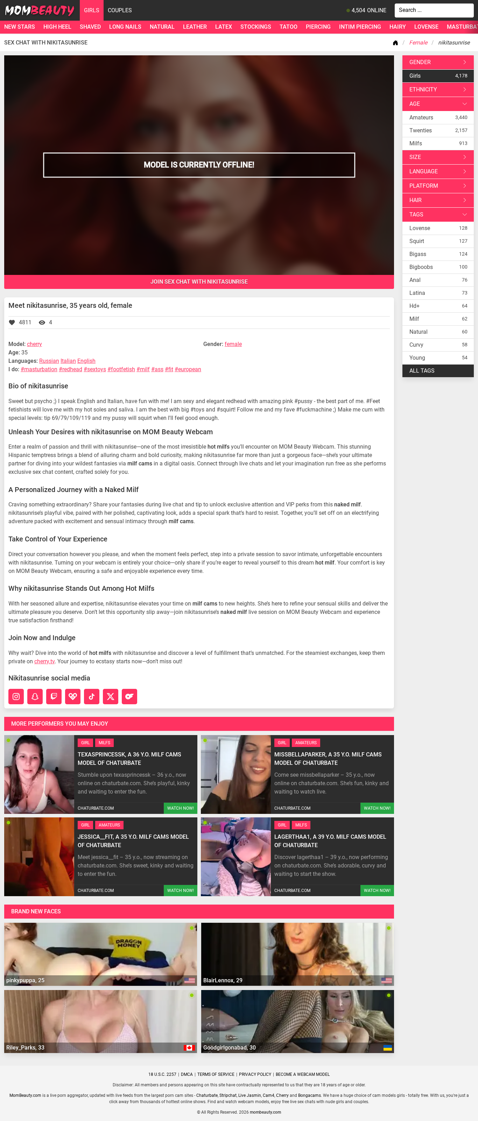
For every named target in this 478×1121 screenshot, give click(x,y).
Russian (49, 361)
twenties (420, 130)
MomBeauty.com (25, 1095)
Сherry (282, 1095)
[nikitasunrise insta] (16, 696)
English (86, 361)
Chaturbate (207, 1095)
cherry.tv (44, 661)
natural (162, 26)
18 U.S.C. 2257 (162, 1074)
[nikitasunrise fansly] (72, 696)
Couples (120, 10)
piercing (318, 26)
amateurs (421, 117)
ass (159, 369)
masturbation (40, 369)
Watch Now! (180, 808)
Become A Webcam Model (303, 1074)
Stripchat (228, 1095)
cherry (34, 344)
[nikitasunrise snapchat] (35, 696)
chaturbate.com (96, 808)
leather (195, 26)
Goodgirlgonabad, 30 (229, 1047)
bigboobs (421, 267)
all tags (422, 370)
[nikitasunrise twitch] (54, 696)
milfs (415, 143)
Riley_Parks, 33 (25, 1047)
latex (223, 26)
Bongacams (309, 1095)
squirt (416, 241)
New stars (19, 26)
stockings (255, 26)
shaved (90, 26)
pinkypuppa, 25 (25, 980)
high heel (57, 26)
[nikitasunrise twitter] (110, 696)
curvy (416, 344)
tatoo (288, 26)
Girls (91, 10)
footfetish (123, 369)
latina (417, 293)
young (417, 357)
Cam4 (268, 1095)
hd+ (414, 306)
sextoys (96, 369)
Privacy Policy (255, 1074)
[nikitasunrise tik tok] (91, 696)
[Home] (396, 43)
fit (170, 369)
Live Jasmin (249, 1095)
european (189, 369)
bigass (417, 254)
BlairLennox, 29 (222, 980)
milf (145, 369)
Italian (68, 361)
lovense (426, 26)
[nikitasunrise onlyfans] (129, 696)
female (233, 344)
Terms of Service (215, 1074)
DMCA (187, 1074)
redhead (72, 369)
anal (415, 280)
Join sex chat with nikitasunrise (199, 281)
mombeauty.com (265, 1112)
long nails (125, 26)
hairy (397, 26)
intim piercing (360, 26)
